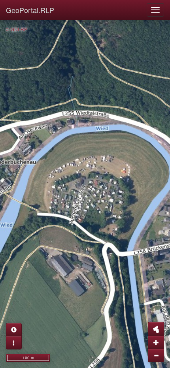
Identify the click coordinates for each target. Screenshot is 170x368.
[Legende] (14, 342)
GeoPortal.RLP (30, 10)
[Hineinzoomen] (156, 342)
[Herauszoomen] (156, 355)
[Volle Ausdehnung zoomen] (156, 329)
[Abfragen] (14, 329)
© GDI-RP (16, 29)
